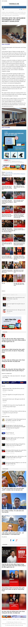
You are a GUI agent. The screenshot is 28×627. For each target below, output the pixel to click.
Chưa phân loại (21, 12)
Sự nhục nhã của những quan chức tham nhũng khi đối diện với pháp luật (13, 360)
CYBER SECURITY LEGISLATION (12, 173)
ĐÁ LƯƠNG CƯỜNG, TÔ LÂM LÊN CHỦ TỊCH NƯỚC (13, 511)
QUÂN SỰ (22, 619)
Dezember (11, 12)
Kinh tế (14, 619)
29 (15, 12)
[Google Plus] (17, 540)
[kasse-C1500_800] (14, 163)
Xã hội (18, 619)
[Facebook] (19, 9)
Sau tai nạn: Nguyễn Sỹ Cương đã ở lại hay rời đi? (13, 394)
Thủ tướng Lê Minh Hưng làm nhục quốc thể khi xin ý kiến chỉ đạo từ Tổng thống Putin (13, 351)
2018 (7, 12)
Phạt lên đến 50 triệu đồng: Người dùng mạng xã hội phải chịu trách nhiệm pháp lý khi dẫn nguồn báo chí (14, 340)
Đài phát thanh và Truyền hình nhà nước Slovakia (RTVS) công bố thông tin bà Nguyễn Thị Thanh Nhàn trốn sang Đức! (15, 426)
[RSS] (25, 9)
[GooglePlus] (23, 9)
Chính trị (9, 619)
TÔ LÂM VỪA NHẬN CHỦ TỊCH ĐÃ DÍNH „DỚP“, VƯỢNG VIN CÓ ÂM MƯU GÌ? (13, 489)
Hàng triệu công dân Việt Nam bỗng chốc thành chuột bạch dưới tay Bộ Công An (13, 370)
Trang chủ (4, 619)
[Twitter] (21, 9)
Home (3, 12)
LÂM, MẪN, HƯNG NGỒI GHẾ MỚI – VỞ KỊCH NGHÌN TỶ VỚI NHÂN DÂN (13, 533)
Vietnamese (22, 173)
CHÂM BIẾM (4, 544)
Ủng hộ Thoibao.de (10, 432)
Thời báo (11, 622)
